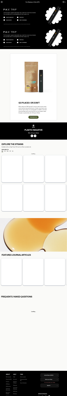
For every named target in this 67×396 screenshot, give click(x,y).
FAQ (14, 376)
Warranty (15, 385)
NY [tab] (10, 151)
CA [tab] (2, 151)
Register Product (15, 382)
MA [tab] (8, 151)
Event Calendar (23, 383)
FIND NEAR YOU (33, 117)
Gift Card (15, 391)
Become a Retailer (8, 393)
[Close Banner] (65, 2)
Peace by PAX (9, 379)
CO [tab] (5, 151)
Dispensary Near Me (23, 380)
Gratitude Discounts (8, 389)
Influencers (8, 386)
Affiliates (8, 384)
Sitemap (15, 393)
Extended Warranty (15, 388)
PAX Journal (8, 376)
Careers (7, 381)
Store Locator (8, 247)
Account (15, 379)
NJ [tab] (12, 151)
